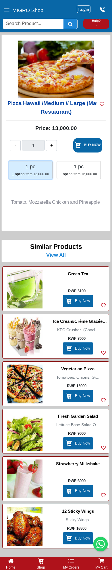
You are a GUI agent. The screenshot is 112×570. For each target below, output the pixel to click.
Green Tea (78, 273)
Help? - (96, 23)
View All (56, 255)
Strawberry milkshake (78, 463)
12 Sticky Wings (78, 511)
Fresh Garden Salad (78, 416)
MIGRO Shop (27, 10)
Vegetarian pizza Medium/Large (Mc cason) (77, 369)
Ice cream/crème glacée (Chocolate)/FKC (78, 322)
